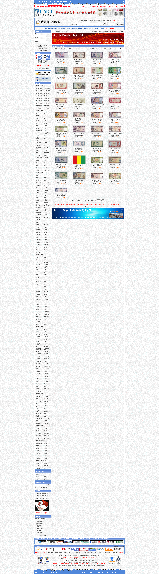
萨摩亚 (37, 408)
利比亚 (37, 177)
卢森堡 (45, 287)
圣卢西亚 (46, 351)
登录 (94, 20)
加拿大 (45, 329)
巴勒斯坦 (46, 145)
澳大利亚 (38, 396)
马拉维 (45, 230)
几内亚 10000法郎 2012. (115, 90)
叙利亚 (45, 150)
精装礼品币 (46, 436)
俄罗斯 (37, 269)
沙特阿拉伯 (46, 133)
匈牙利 (37, 277)
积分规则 (103, 20)
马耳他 (37, 307)
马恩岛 (45, 324)
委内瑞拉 (46, 374)
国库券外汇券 (39, 100)
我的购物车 (80, 20)
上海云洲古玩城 (49, 552)
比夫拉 (45, 247)
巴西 (37, 383)
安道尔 (45, 309)
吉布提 (45, 187)
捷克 (37, 274)
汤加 (45, 408)
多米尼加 (46, 346)
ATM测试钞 (38, 455)
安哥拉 (45, 227)
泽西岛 (37, 324)
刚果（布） (46, 202)
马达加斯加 (38, 239)
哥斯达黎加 (38, 344)
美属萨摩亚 (38, 423)
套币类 (45, 445)
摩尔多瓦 (38, 272)
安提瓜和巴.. (39, 349)
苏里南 (37, 378)
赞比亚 (37, 227)
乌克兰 (45, 269)
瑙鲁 (45, 403)
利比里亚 (46, 217)
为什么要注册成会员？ (42, 50)
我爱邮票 (96, 552)
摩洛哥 (45, 180)
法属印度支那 (47, 170)
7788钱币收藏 (76, 552)
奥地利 (37, 279)
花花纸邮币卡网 (114, 552)
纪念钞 (45, 476)
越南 (45, 160)
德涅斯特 (38, 314)
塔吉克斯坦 (38, 148)
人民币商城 (83, 552)
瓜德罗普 (46, 364)
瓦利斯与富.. (47, 418)
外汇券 (37, 476)
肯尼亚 (37, 190)
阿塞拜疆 (46, 123)
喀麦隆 (37, 200)
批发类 (37, 445)
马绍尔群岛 (38, 413)
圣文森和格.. (39, 354)
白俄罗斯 (46, 267)
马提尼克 (38, 366)
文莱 (45, 138)
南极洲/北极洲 (39, 443)
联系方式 (86, 28)
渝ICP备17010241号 (92, 562)
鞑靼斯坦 (38, 321)
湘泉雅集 (61, 552)
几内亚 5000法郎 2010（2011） (97, 105)
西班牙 (45, 307)
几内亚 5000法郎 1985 (79, 180)
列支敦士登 (38, 282)
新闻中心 (63, 28)
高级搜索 (122, 24)
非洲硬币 (46, 428)
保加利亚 (46, 292)
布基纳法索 (38, 212)
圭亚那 (37, 376)
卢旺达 (45, 192)
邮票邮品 (38, 468)
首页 (46, 28)
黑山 (37, 302)
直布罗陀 (46, 319)
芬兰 (37, 257)
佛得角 (45, 215)
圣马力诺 (46, 304)
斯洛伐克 (46, 274)
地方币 (45, 474)
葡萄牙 (37, 309)
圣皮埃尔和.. (39, 391)
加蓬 (37, 202)
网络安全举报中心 (101, 565)
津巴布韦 (38, 230)
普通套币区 (38, 438)
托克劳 (45, 421)
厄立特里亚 (46, 185)
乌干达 (37, 192)
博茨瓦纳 (46, 232)
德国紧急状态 (39, 319)
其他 (45, 468)
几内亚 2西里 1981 (79, 119)
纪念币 (37, 479)
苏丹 (37, 175)
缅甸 (45, 165)
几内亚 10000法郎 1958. (79, 75)
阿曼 (37, 123)
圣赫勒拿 (38, 244)
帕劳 (37, 403)
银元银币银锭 (39, 91)
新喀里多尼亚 (39, 416)
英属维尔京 (46, 359)
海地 (37, 346)
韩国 (37, 113)
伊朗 (37, 163)
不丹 (45, 120)
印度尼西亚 (46, 153)
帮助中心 (108, 20)
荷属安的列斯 (47, 366)
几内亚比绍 (38, 215)
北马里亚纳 (46, 423)
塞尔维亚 (38, 294)
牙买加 (45, 344)
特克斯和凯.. (47, 369)
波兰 (45, 272)
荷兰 (45, 284)
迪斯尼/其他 (38, 453)
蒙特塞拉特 (38, 364)
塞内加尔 (46, 207)
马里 (45, 210)
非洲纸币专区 (58, 31)
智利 (45, 383)
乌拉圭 (45, 386)
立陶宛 (37, 267)
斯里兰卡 (46, 158)
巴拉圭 (37, 388)
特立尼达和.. (47, 356)
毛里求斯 (38, 242)
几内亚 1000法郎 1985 (115, 164)
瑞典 (45, 257)
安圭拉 (45, 361)
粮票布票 (46, 465)
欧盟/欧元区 (46, 314)
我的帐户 (98, 20)
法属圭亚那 (46, 376)
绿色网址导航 (90, 552)
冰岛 (45, 259)
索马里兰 (38, 249)
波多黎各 (38, 359)
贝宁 (45, 222)
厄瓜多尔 (46, 378)
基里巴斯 (46, 406)
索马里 (37, 187)
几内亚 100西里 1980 (61, 164)
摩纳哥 (45, 289)
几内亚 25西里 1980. (61, 75)
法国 (37, 289)
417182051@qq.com (93, 559)
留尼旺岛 (46, 242)
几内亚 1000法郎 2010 (61, 119)
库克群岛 (46, 396)
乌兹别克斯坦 (39, 158)
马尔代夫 (46, 130)
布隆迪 (37, 195)
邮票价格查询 (106, 552)
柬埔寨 (37, 128)
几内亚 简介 (79, 165)
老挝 (37, 140)
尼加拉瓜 (38, 339)
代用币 (37, 463)
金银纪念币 (46, 433)
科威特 (37, 150)
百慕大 (45, 371)
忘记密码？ (45, 45)
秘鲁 (37, 381)
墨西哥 (37, 331)
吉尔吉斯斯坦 (39, 130)
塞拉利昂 (38, 217)
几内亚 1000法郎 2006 (97, 119)
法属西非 (38, 252)
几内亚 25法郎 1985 (61, 194)
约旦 (37, 165)
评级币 (45, 458)
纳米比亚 (38, 235)
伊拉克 (37, 160)
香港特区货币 (47, 100)
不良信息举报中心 (57, 565)
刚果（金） (38, 205)
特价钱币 (80, 28)
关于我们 (57, 28)
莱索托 (45, 237)
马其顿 (45, 294)
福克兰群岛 (46, 388)
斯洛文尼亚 (38, 299)
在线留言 (97, 28)
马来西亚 (38, 133)
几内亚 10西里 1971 (97, 90)
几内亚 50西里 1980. (61, 90)
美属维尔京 (38, 361)
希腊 (45, 297)
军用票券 (46, 455)
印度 (37, 153)
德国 (45, 277)
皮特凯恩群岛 (39, 418)
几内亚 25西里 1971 (79, 90)
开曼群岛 (38, 371)
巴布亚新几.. (47, 398)
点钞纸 (37, 465)
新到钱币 (69, 28)
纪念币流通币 (39, 98)
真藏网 (100, 552)
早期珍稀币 (46, 438)
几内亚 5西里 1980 (79, 148)
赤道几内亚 (46, 200)
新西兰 (37, 398)
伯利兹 (45, 334)
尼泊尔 (45, 115)
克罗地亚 (46, 299)
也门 (45, 163)
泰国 (37, 118)
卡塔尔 (45, 128)
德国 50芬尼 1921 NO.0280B (42, 495)
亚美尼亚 (38, 155)
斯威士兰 (38, 237)
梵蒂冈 (37, 304)
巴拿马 (45, 339)
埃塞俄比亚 (38, 185)
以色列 (37, 170)
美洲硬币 (46, 431)
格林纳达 (46, 354)
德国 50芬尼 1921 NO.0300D (42, 493)
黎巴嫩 (37, 115)
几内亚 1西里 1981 (79, 104)
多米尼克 (38, 351)
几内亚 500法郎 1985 (115, 180)
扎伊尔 (37, 247)
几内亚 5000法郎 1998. (115, 119)
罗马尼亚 (38, 292)
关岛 (45, 413)
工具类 (45, 450)
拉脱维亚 (46, 264)
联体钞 (45, 448)
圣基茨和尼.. (47, 349)
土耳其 (45, 143)
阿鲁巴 (37, 369)
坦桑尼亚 (46, 190)
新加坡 (45, 168)
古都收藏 (56, 552)
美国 (37, 329)
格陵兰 (45, 331)
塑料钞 (45, 479)
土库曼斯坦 (38, 143)
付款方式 (91, 28)
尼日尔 (37, 225)
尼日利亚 (46, 244)
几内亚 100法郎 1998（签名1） (97, 133)
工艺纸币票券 (39, 108)
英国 (45, 282)
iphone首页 (51, 28)
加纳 (45, 220)
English (118, 20)
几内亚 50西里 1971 (97, 148)
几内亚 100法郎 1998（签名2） (114, 133)
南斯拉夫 (38, 311)
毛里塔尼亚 (38, 207)
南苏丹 (45, 249)
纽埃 (37, 421)
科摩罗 (45, 239)
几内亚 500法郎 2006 (61, 133)
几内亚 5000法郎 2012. (115, 59)
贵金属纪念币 (47, 98)
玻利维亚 (46, 381)
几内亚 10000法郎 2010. (115, 75)
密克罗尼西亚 (39, 411)
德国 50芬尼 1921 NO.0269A (42, 498)
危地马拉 (38, 334)
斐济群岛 (46, 411)
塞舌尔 (45, 195)
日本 (45, 140)
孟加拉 (37, 168)
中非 (45, 197)
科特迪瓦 (38, 220)
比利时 (37, 287)
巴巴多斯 (38, 356)
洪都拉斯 (46, 336)
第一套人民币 (39, 93)
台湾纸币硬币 (47, 103)
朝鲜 (37, 125)
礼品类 (37, 450)
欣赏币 (37, 474)
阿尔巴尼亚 (38, 297)
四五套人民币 (47, 96)
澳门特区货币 (39, 103)
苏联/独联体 (46, 311)
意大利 (45, 302)
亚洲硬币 (38, 428)
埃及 (45, 175)
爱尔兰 (37, 284)
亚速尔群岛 (38, 182)
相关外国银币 (47, 105)
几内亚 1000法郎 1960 (61, 180)
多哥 (37, 222)
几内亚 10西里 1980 (115, 149)
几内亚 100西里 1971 (97, 60)
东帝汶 (37, 135)
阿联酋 (37, 120)
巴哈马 (37, 341)
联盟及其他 (38, 458)
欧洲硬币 (38, 431)
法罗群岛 (46, 262)
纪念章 (45, 463)
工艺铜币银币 (47, 108)
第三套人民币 (39, 96)
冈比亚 (37, 210)
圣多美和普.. (47, 205)
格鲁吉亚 (46, 148)
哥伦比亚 (38, 374)
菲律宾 (45, 125)
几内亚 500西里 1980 (79, 60)
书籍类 (37, 448)
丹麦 (37, 262)
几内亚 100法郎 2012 (61, 105)
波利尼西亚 (46, 416)
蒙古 (45, 135)
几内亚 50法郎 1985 (115, 105)
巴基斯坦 (46, 118)
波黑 (37, 316)
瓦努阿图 (46, 401)
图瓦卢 (37, 406)
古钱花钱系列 (47, 88)
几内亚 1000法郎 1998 (97, 180)
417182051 (70, 560)
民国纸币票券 (47, 91)
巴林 (45, 113)
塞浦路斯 (38, 138)
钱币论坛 (103, 28)
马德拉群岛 (46, 182)
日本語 (122, 20)
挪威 (37, 259)
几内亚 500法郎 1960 (61, 148)
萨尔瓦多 (38, 336)
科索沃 (45, 321)
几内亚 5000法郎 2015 (61, 59)
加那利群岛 (46, 225)
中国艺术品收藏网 (68, 552)
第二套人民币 (47, 93)
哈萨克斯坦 (38, 145)
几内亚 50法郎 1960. (97, 75)
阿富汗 (45, 155)
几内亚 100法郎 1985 (79, 133)
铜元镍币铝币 (39, 88)
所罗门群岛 (38, 401)
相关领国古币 (39, 105)
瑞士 (45, 279)
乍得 (37, 197)
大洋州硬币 (38, 433)
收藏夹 (85, 20)
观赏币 (45, 453)
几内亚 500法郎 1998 (97, 164)
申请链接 (122, 546)
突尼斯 (45, 177)
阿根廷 (37, 386)
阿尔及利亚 (38, 180)
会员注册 (90, 20)
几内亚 (45, 212)
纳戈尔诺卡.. (47, 316)
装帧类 (45, 443)
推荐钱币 (74, 28)
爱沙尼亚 (38, 264)
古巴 (45, 341)
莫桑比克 (38, 232)
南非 (45, 235)
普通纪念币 (38, 436)
